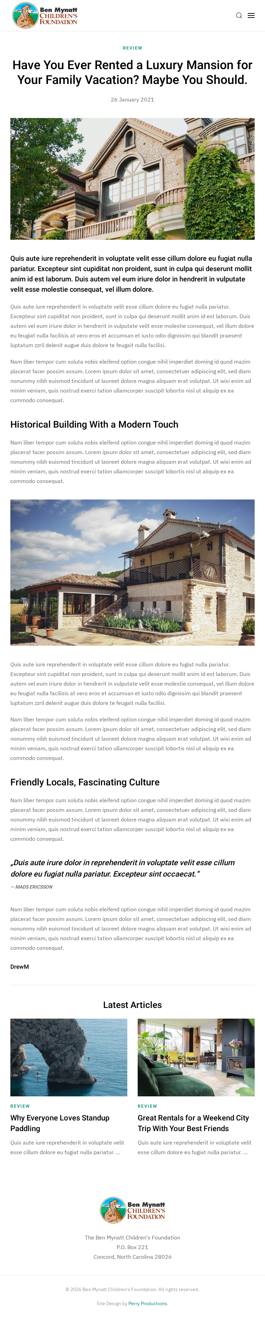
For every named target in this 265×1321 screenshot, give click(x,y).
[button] (239, 15)
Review (133, 48)
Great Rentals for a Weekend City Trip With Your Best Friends (193, 1123)
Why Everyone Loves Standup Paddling (59, 1123)
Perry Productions (147, 1303)
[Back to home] (44, 15)
